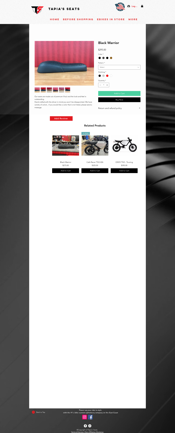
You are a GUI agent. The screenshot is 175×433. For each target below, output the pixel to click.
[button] (142, 6)
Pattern (101, 63)
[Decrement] (100, 85)
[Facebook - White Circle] (85, 425)
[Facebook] (90, 417)
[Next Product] (141, 145)
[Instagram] (84, 417)
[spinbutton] (104, 85)
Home (37, 32)
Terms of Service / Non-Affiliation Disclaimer (87, 432)
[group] (94, 153)
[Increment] (107, 85)
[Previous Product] (48, 145)
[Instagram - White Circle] (89, 425)
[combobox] (119, 67)
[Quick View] (65, 145)
